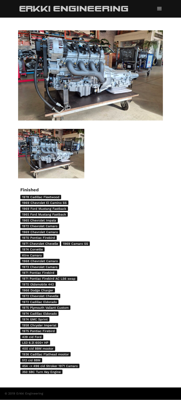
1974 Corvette (32, 249)
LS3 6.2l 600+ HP (35, 342)
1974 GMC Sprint (35, 319)
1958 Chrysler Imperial (39, 325)
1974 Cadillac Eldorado (39, 313)
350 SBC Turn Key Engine (41, 372)
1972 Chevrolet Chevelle (40, 296)
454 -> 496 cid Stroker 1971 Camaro (50, 366)
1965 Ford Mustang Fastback (44, 214)
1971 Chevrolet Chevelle (40, 243)
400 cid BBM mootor (37, 348)
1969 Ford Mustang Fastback (44, 208)
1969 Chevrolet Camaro (40, 232)
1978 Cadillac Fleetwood (40, 197)
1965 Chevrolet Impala (39, 220)
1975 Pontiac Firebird (38, 331)
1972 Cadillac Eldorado (39, 302)
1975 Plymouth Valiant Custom (45, 307)
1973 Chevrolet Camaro (39, 267)
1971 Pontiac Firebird (38, 272)
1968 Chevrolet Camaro (40, 261)
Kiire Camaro (32, 255)
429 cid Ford (31, 337)
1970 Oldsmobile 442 (38, 284)
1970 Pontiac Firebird (38, 237)
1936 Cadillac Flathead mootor (45, 354)
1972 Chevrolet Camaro (39, 226)
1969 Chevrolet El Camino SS (44, 203)
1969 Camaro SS (75, 243)
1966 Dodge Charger (37, 290)
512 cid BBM (31, 360)
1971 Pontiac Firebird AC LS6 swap (48, 278)
